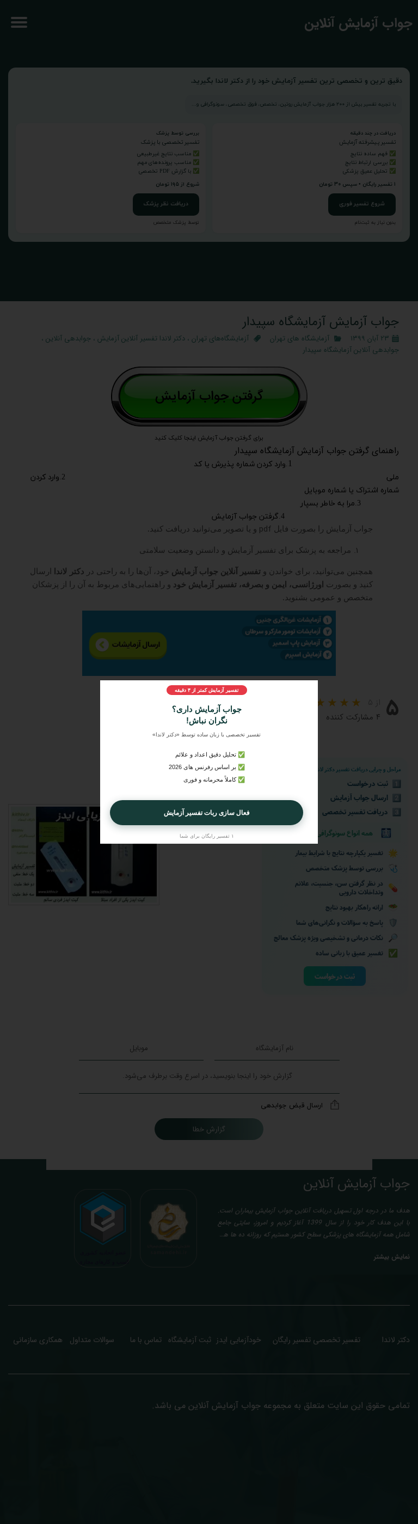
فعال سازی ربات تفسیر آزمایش (207, 812)
